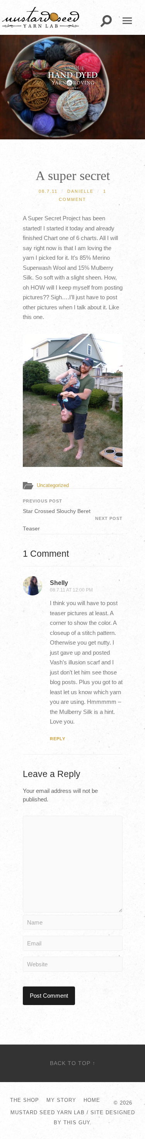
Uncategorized (53, 485)
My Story (61, 1100)
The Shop (24, 1100)
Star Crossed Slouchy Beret (56, 506)
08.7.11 (48, 191)
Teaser (73, 524)
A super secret (73, 175)
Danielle (80, 191)
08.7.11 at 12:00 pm (71, 590)
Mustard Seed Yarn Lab (47, 1112)
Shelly (59, 582)
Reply (57, 738)
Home (92, 1100)
